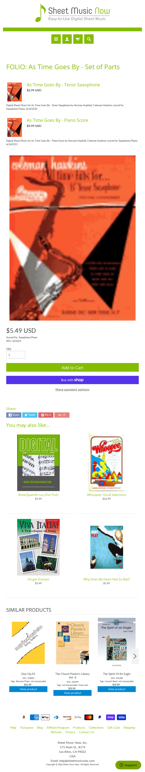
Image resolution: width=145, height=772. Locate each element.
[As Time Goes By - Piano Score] (14, 134)
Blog (40, 727)
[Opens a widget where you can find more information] (128, 765)
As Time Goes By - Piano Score (57, 120)
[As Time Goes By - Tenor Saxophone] (14, 99)
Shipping (129, 727)
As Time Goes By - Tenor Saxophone (63, 85)
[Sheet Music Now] (72, 13)
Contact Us (86, 732)
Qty (8, 348)
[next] (135, 656)
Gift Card (113, 727)
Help (13, 727)
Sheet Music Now (71, 764)
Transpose (26, 727)
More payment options (72, 389)
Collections (96, 727)
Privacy (70, 732)
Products (79, 727)
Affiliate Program (58, 727)
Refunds (56, 732)
